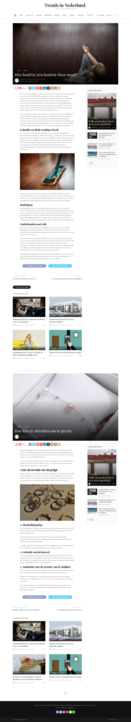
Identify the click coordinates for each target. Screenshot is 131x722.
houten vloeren (58, 227)
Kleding (39, 15)
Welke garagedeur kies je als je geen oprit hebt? (101, 123)
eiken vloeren (69, 94)
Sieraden (48, 15)
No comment (41, 79)
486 (81, 355)
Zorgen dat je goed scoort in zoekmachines (67, 279)
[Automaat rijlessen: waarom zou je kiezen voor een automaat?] (29, 307)
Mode (64, 15)
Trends (72, 15)
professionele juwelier (59, 585)
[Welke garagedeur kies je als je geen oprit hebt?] (102, 111)
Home (21, 15)
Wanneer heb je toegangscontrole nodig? (65, 352)
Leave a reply (21, 287)
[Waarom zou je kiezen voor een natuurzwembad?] (65, 307)
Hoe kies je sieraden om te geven (24, 279)
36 (81, 325)
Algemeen (93, 118)
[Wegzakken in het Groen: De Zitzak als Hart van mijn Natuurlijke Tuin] (29, 340)
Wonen (56, 15)
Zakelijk (80, 15)
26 (44, 325)
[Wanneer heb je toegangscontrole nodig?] (65, 340)
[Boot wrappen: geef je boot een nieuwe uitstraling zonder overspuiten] (92, 155)
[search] (115, 15)
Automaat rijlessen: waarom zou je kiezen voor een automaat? (107, 135)
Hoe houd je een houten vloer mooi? (69, 610)
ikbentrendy (23, 79)
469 (44, 682)
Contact (90, 15)
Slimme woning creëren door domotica (26, 610)
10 (114, 127)
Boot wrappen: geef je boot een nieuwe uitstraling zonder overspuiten (107, 154)
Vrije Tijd (29, 15)
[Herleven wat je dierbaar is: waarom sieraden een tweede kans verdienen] (29, 664)
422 (44, 358)
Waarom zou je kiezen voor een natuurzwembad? (107, 145)
